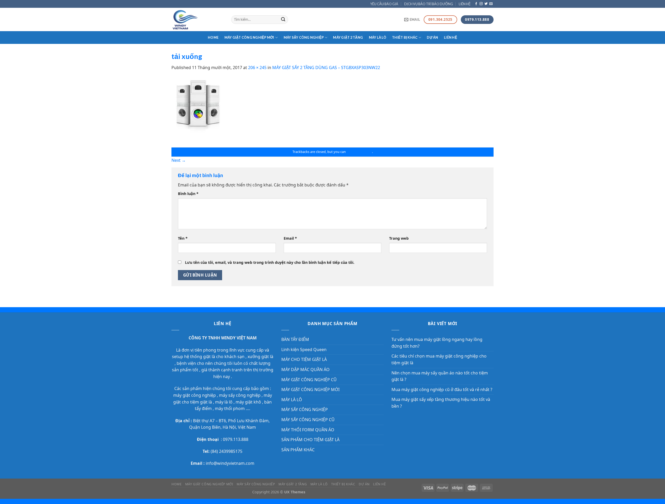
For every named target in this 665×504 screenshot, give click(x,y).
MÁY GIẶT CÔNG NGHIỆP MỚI (249, 37)
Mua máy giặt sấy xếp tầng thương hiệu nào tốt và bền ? (440, 403)
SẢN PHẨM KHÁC (298, 450)
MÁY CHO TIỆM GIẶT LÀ (304, 359)
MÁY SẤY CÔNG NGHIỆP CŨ (308, 419)
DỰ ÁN (432, 37)
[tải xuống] (198, 109)
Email (290, 238)
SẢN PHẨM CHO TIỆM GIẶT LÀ (310, 439)
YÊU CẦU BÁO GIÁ (384, 4)
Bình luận (188, 193)
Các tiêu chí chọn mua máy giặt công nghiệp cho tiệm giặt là (439, 359)
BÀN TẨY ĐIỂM (295, 339)
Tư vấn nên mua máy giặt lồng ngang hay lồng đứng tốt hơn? (436, 343)
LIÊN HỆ (465, 4)
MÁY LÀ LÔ (377, 37)
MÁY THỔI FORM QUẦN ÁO (307, 430)
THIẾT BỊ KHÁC (404, 37)
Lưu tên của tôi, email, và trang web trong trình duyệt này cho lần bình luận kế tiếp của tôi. (269, 262)
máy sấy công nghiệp (239, 395)
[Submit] (283, 19)
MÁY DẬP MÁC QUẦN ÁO (305, 369)
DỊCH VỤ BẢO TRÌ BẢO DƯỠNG (428, 4)
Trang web (399, 238)
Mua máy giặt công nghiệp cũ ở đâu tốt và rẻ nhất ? (441, 389)
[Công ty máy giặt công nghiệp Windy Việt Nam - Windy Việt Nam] (197, 19)
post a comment (359, 151)
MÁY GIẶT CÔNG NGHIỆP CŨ (309, 379)
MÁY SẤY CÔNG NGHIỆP (304, 37)
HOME (213, 37)
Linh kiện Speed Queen (304, 349)
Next (178, 160)
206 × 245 (257, 67)
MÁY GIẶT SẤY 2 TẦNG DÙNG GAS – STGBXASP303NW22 (326, 67)
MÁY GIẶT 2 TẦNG (348, 37)
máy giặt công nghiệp (194, 395)
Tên (183, 238)
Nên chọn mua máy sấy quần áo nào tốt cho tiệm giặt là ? (439, 376)
